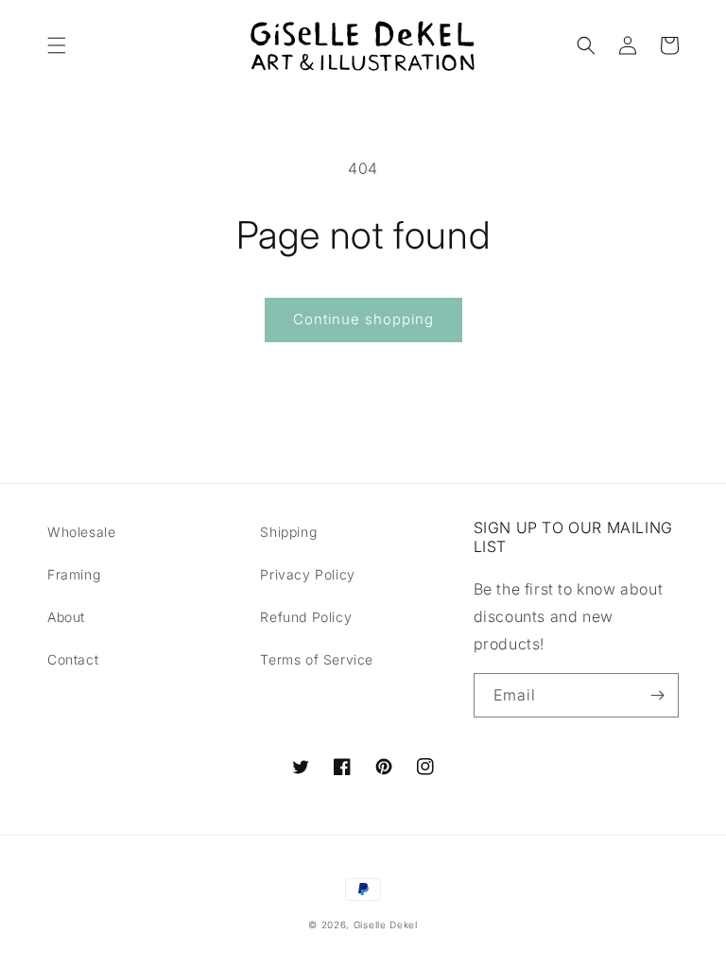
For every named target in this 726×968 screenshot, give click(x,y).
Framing (73, 574)
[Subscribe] (657, 695)
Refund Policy (306, 617)
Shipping (288, 532)
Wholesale (81, 532)
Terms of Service (316, 659)
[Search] (586, 45)
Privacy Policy (307, 574)
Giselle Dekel (386, 924)
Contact (72, 659)
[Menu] (57, 45)
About (66, 617)
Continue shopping (363, 319)
